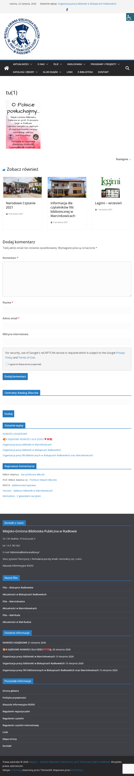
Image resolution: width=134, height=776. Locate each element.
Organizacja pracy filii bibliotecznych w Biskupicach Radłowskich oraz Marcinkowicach (48, 455)
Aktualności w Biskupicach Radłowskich (25, 594)
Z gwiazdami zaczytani (29, 496)
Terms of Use (26, 357)
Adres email (11, 318)
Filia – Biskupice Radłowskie (18, 587)
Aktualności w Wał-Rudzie (17, 622)
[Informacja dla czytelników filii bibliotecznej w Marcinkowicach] (67, 179)
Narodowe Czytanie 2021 (20, 205)
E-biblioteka (85, 72)
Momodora (9, 496)
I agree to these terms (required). (25, 364)
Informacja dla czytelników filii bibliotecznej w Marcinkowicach (62, 209)
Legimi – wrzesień (108, 203)
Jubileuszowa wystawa (24, 485)
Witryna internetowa (15, 334)
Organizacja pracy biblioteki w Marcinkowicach (27, 444)
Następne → (123, 159)
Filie (56, 64)
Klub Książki (50, 72)
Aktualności (21, 64)
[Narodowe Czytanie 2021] (22, 179)
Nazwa (8, 302)
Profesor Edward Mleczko (43, 479)
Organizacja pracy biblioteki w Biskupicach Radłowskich (87, 3)
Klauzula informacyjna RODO (18, 565)
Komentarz (10, 258)
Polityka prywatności (14, 697)
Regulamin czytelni (13, 718)
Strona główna (11, 690)
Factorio (7, 490)
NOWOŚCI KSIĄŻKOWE (15, 433)
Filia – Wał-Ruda (11, 615)
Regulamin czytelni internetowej (21, 725)
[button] (30, 64)
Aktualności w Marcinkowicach (20, 608)
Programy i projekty (103, 64)
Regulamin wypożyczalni (16, 711)
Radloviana (74, 64)
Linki (70, 72)
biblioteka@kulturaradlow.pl (24, 552)
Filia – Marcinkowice (14, 601)
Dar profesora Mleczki (32, 474)
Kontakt (103, 72)
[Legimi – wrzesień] (111, 179)
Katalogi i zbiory (23, 72)
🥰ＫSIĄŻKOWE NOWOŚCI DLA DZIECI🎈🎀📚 (27, 439)
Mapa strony (10, 739)
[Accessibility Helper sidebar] (130, 17)
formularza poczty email (44, 558)
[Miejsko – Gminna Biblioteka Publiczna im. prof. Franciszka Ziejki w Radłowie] (6, 68)
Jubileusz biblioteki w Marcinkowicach (33, 490)
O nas (41, 64)
